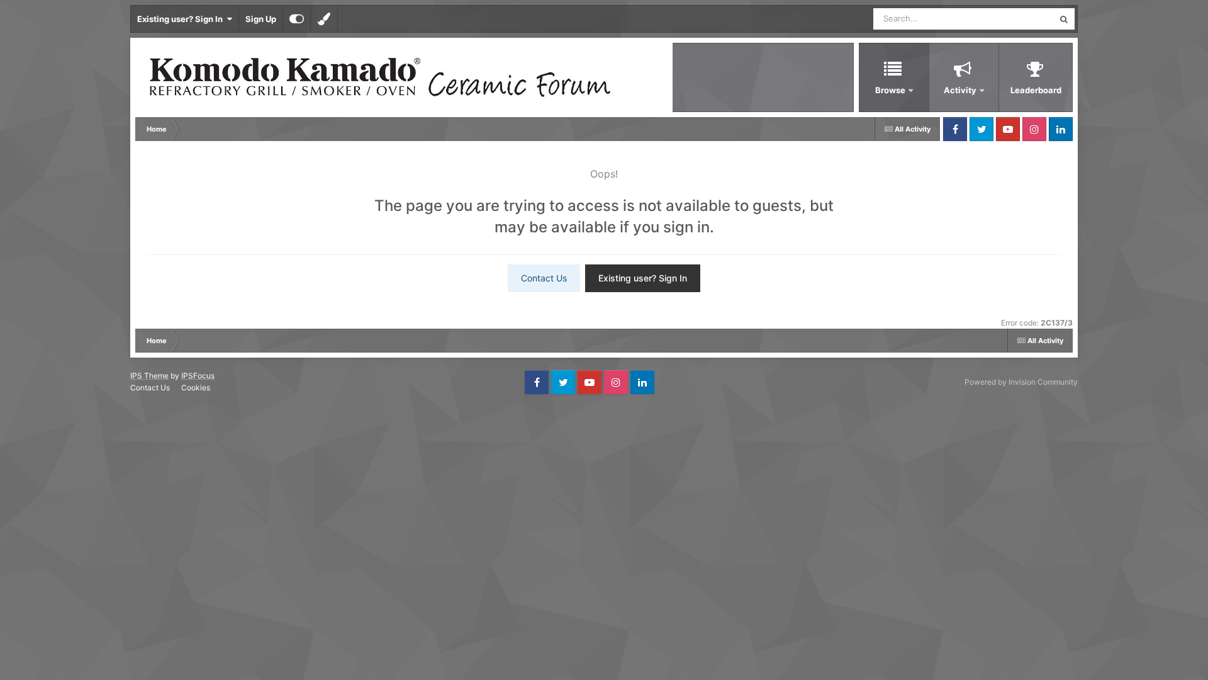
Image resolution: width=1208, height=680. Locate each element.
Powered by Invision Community (1021, 382)
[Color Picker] (324, 19)
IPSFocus (198, 375)
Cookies (195, 387)
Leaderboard (1035, 90)
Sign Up (260, 19)
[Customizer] (296, 19)
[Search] (1064, 19)
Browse (890, 90)
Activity (960, 90)
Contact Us (544, 278)
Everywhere (1015, 18)
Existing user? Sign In (181, 19)
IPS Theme (149, 375)
